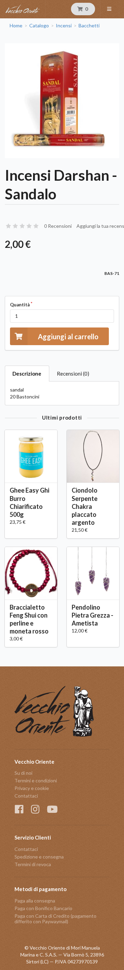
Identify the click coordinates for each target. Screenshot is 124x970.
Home (16, 25)
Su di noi (23, 773)
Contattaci (26, 796)
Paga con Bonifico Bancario (43, 908)
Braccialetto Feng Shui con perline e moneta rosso (29, 619)
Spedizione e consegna (39, 857)
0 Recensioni (58, 226)
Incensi (64, 25)
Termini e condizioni (35, 780)
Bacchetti (89, 25)
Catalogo (39, 25)
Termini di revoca (32, 864)
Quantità (20, 304)
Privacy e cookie (31, 788)
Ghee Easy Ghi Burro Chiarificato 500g (29, 502)
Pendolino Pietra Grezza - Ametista (92, 615)
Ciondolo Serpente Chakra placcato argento (84, 506)
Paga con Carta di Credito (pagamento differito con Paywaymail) (55, 918)
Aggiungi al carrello (68, 336)
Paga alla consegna (34, 901)
